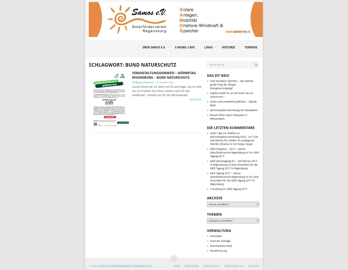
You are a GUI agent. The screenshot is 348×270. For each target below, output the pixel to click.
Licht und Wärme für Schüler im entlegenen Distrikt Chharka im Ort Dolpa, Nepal (234, 140)
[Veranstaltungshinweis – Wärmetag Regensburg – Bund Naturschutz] (109, 99)
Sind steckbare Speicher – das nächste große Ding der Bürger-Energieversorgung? (231, 85)
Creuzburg (216, 189)
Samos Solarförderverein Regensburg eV (125, 266)
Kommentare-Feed (221, 245)
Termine (251, 47)
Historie (228, 47)
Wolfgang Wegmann (143, 82)
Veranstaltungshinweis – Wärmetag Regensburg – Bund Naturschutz (164, 75)
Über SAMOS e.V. (154, 47)
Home (176, 266)
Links (208, 47)
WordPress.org (218, 250)
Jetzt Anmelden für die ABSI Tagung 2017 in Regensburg (234, 180)
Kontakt (253, 266)
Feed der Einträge (220, 241)
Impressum (191, 266)
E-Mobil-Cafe (185, 47)
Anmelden (216, 236)
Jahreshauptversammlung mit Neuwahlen (234, 110)
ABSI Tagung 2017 (237, 189)
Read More (196, 99)
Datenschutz (211, 266)
